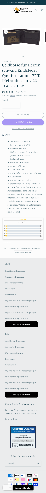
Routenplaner (11, 419)
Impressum (10, 289)
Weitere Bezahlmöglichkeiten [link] (23, 128)
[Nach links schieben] (17, 56)
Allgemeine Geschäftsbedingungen (20, 301)
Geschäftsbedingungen (15, 271)
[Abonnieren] (38, 463)
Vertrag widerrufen (21, 324)
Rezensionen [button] (7, 242)
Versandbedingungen (14, 277)
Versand (12, 95)
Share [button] (7, 135)
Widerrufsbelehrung (14, 283)
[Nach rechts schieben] (29, 56)
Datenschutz (10, 295)
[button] (3, 10)
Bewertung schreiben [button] (23, 222)
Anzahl (5, 100)
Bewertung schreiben (23, 252)
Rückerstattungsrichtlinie (16, 306)
